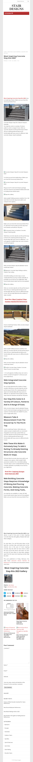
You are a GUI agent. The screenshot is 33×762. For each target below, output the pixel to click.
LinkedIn (9, 596)
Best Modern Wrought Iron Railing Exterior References (14, 716)
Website (6, 676)
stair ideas (10, 51)
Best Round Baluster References (12, 707)
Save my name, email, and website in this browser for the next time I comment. (14, 683)
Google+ (26, 593)
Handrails (7, 731)
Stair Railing (8, 749)
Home (5, 51)
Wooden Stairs (8, 753)
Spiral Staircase (9, 742)
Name (6, 665)
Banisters (7, 724)
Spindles (7, 739)
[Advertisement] (16, 32)
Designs (7, 728)
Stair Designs (18, 760)
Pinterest (17, 596)
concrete (9, 587)
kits (13, 587)
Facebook (17, 593)
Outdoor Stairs (8, 735)
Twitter (9, 593)
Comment (7, 648)
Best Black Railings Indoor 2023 (12, 711)
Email (25, 596)
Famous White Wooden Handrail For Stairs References (14, 702)
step (15, 587)
